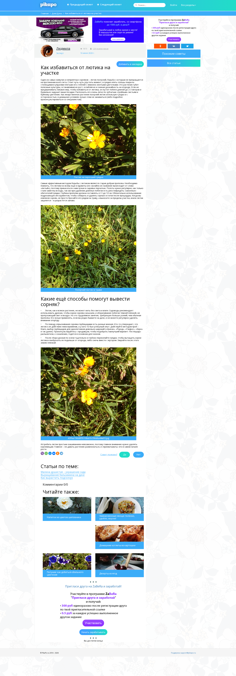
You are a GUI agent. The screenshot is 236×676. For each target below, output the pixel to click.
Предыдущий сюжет (81, 4)
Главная (45, 13)
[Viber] (42, 453)
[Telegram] (61, 453)
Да (124, 454)
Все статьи (173, 63)
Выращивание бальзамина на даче (63, 475)
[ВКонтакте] (53, 453)
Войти (173, 5)
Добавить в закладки (130, 64)
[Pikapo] (48, 5)
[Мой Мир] (50, 453)
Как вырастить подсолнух (57, 477)
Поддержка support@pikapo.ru (183, 653)
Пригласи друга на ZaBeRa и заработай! (93, 586)
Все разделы (188, 5)
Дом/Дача (57, 13)
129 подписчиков (100, 48)
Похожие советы (173, 54)
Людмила (63, 48)
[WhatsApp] (46, 453)
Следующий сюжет (110, 4)
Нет (138, 454)
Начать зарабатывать (93, 632)
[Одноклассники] (57, 453)
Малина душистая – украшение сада (63, 472)
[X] (187, 46)
